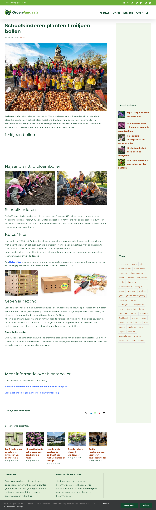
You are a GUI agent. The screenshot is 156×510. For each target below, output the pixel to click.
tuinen (122, 327)
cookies (106, 504)
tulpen (122, 331)
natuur (134, 313)
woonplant (123, 340)
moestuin (123, 313)
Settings (19, 507)
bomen (131, 278)
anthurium (123, 264)
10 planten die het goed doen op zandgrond (132, 152)
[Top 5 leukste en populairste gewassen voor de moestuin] (14, 433)
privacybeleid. (9, 507)
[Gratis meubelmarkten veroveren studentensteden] (98, 433)
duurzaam (131, 282)
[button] (147, 12)
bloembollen (139, 269)
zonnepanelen (138, 340)
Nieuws (22, 37)
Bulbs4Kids (15, 262)
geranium (132, 291)
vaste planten (125, 336)
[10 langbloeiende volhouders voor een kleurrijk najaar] (35, 433)
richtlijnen (91, 488)
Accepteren (129, 505)
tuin (146, 322)
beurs (134, 264)
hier (30, 496)
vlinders (137, 336)
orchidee (143, 313)
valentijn (132, 331)
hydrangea (123, 304)
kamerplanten (138, 304)
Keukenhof (131, 309)
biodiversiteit (125, 269)
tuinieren (132, 327)
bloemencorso (136, 273)
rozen (121, 322)
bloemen (123, 273)
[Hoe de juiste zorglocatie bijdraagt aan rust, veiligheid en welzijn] (56, 433)
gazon (121, 291)
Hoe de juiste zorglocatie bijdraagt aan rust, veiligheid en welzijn (56, 455)
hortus (133, 300)
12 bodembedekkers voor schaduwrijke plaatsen (133, 164)
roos (144, 318)
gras (121, 295)
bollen (121, 278)
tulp (141, 327)
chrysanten (142, 278)
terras (129, 322)
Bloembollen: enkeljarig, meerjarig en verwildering (32, 393)
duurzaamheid (125, 286)
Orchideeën (124, 318)
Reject (146, 505)
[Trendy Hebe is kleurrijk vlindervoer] (77, 433)
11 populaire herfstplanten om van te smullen (131, 139)
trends (138, 322)
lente (141, 309)
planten (135, 318)
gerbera (142, 291)
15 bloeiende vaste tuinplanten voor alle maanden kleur (133, 127)
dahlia (121, 282)
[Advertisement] (56, 150)
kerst (121, 309)
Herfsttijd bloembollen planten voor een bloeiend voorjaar (36, 386)
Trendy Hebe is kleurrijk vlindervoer (75, 452)
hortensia (123, 300)
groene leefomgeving (135, 295)
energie (138, 286)
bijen (142, 264)
